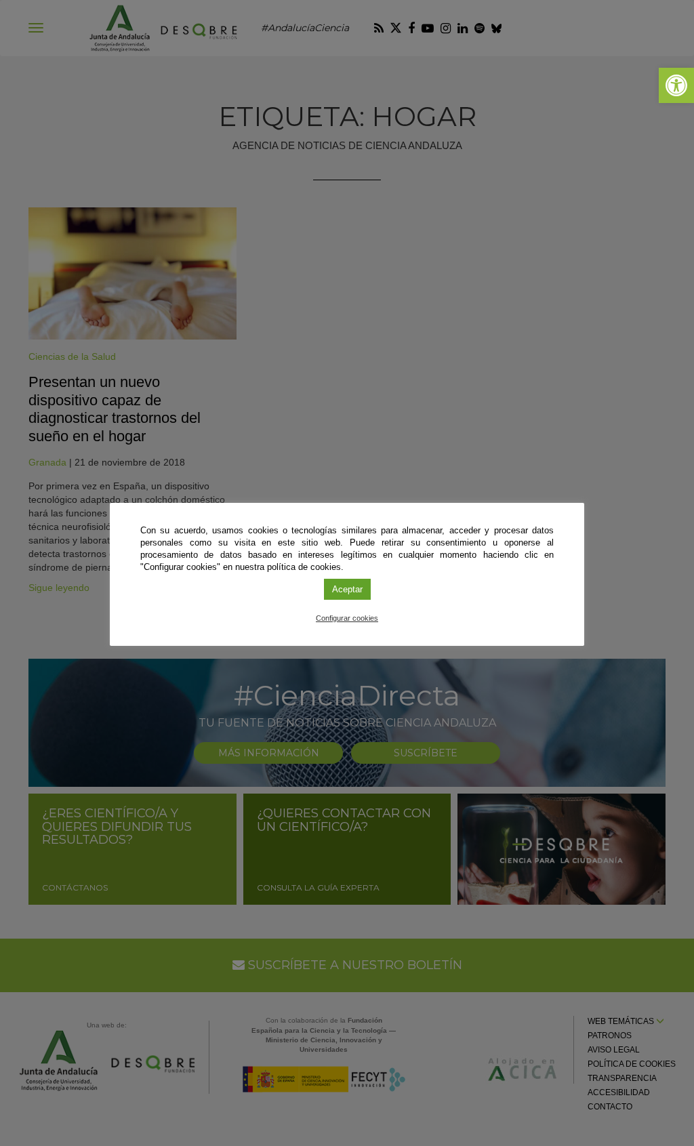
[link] (676, 85)
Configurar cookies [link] (347, 618)
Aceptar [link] (347, 589)
